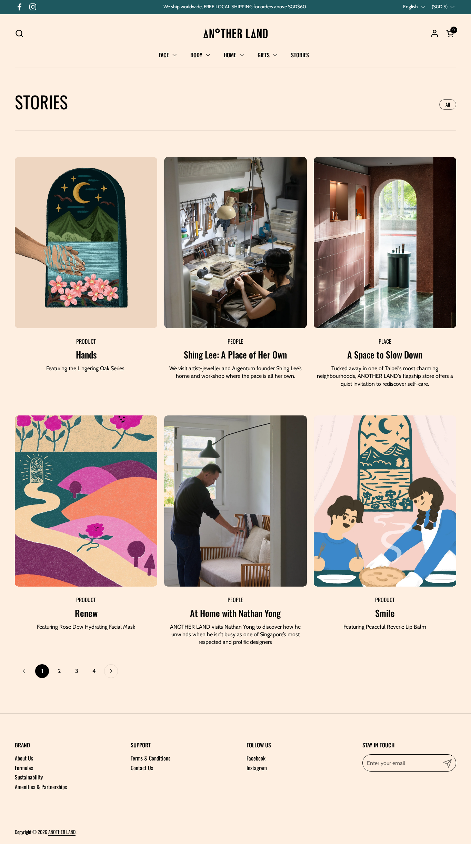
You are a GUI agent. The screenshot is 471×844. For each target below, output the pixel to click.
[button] (19, 33)
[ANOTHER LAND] (235, 33)
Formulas (24, 768)
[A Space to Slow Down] (385, 242)
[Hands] (86, 242)
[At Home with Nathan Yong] (235, 501)
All (447, 104)
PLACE (385, 341)
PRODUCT (86, 341)
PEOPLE (235, 341)
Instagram (257, 768)
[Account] (434, 33)
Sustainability (29, 777)
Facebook (256, 758)
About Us (24, 758)
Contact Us (142, 768)
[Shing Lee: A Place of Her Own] (235, 242)
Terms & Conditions (150, 758)
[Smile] (385, 501)
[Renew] (86, 501)
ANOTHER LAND (62, 831)
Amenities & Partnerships (41, 787)
